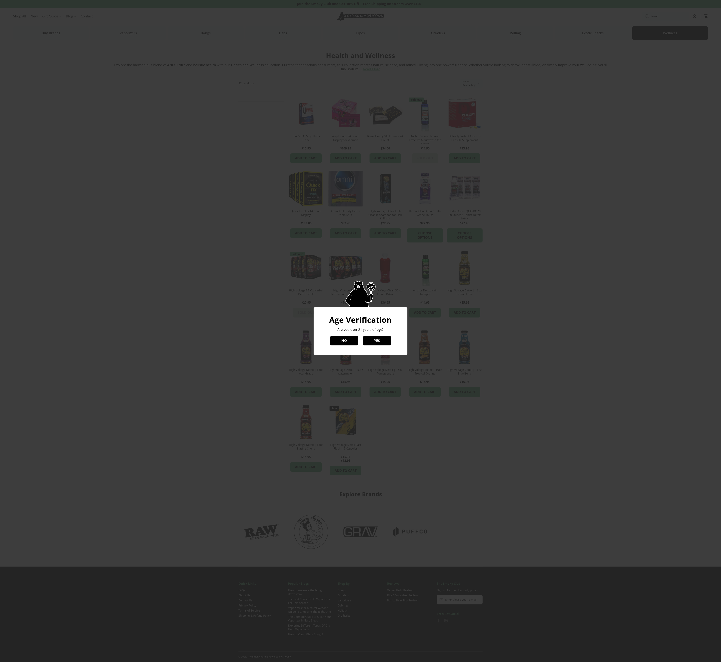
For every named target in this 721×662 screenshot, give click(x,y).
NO (344, 340)
